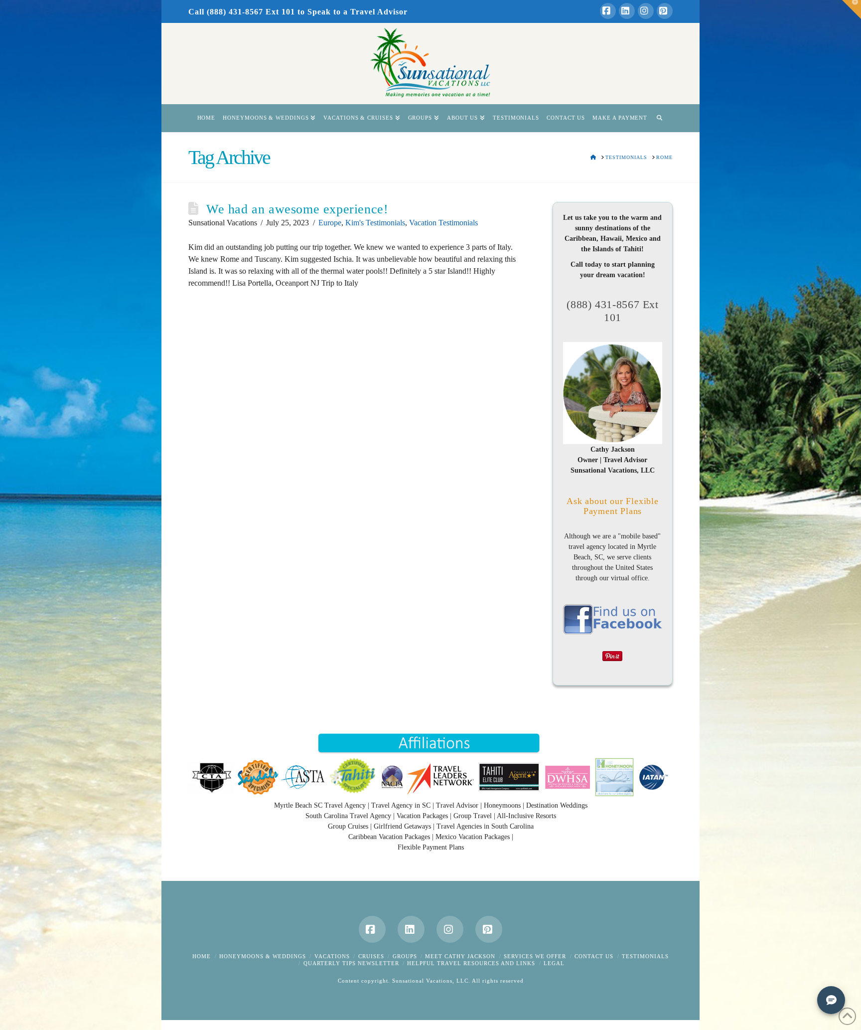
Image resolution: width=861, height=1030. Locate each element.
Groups (405, 956)
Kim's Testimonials (375, 222)
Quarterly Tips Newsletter (351, 963)
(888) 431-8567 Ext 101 (612, 311)
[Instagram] (646, 11)
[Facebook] (608, 11)
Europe (329, 222)
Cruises (371, 956)
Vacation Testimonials (443, 222)
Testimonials (645, 956)
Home (201, 956)
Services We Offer (535, 956)
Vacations (332, 956)
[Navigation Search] (659, 118)
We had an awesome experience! (297, 209)
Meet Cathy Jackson (460, 956)
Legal (554, 963)
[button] (851, 9)
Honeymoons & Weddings (262, 956)
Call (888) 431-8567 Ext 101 (241, 11)
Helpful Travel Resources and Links (471, 963)
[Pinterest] (665, 11)
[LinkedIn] (627, 11)
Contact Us (593, 956)
